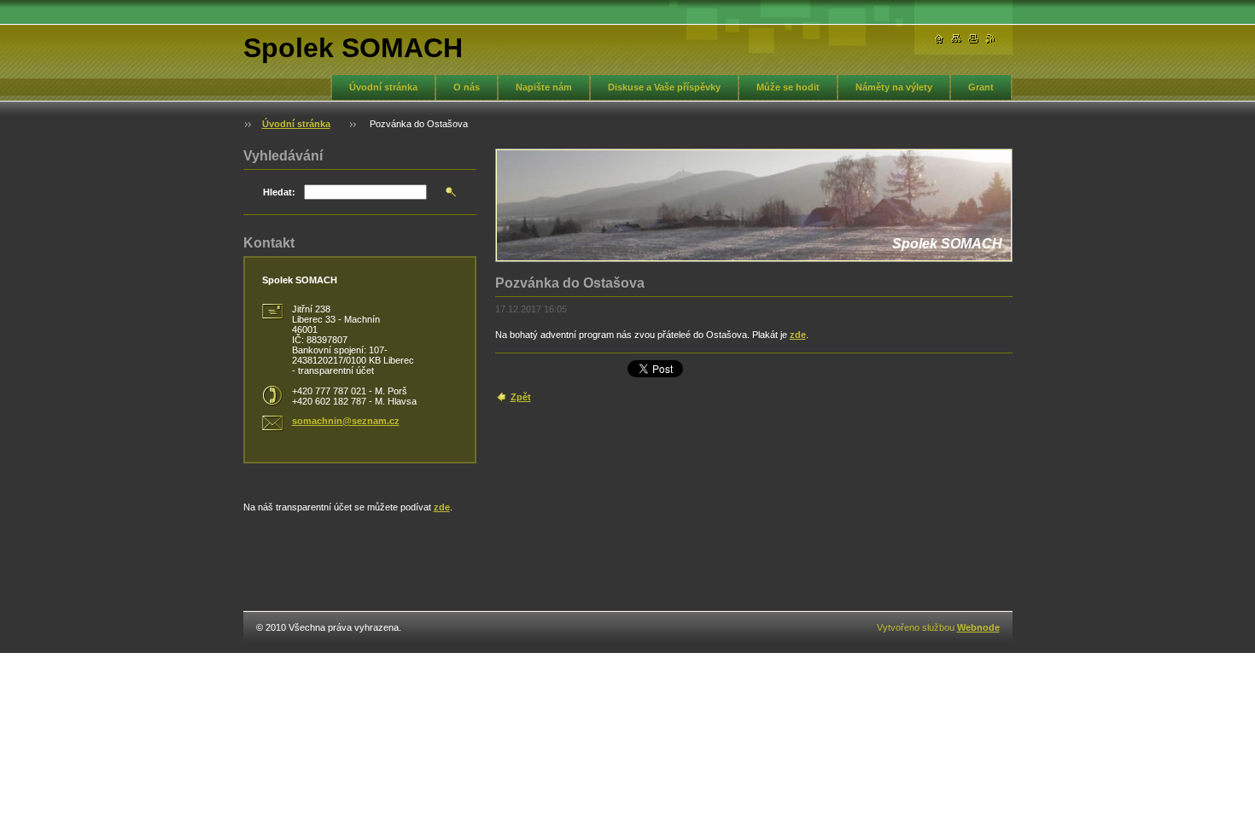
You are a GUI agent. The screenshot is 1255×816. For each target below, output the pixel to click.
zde (798, 334)
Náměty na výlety (893, 87)
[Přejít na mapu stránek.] (956, 39)
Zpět (521, 397)
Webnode (978, 627)
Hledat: (279, 192)
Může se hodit (788, 87)
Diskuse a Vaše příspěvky (664, 87)
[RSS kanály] (990, 39)
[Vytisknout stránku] (973, 39)
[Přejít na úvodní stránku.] (939, 39)
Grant (981, 87)
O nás (466, 87)
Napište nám (544, 87)
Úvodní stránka (383, 87)
